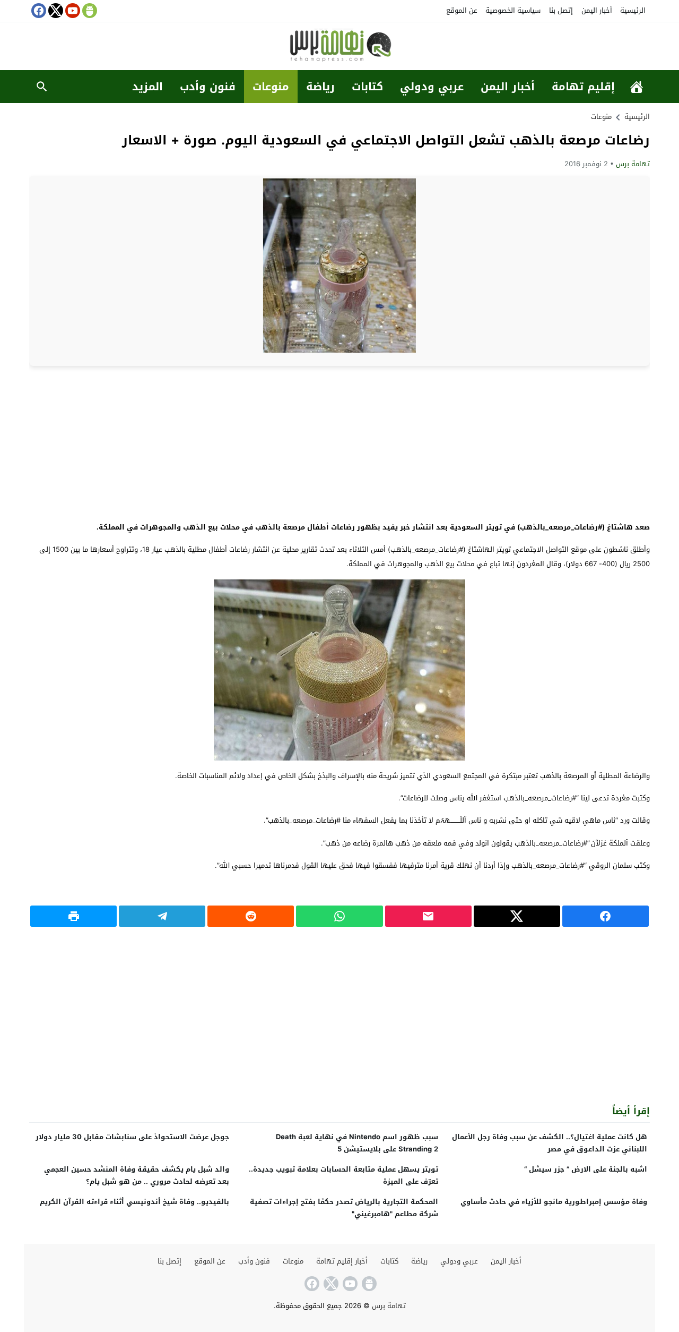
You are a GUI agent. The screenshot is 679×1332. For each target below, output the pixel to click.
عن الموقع (461, 10)
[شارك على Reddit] (250, 916)
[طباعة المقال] (73, 916)
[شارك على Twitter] (517, 916)
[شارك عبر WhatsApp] (339, 916)
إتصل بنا (561, 10)
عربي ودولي (432, 86)
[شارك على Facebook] (605, 916)
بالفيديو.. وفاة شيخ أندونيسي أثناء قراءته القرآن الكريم (134, 1201)
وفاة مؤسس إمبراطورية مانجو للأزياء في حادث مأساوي (553, 1201)
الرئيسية (633, 10)
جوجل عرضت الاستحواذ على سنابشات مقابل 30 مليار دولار (132, 1136)
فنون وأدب (208, 86)
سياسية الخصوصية (513, 10)
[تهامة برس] (339, 47)
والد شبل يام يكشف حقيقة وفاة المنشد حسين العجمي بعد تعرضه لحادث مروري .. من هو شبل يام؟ (136, 1175)
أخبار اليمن (596, 10)
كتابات (367, 86)
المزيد (147, 86)
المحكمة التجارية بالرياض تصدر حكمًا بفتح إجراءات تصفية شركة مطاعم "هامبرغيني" (344, 1207)
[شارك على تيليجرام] (162, 916)
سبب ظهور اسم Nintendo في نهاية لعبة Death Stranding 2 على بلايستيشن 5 (357, 1143)
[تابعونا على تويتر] (54, 10)
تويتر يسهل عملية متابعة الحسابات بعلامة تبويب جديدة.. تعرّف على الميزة (343, 1175)
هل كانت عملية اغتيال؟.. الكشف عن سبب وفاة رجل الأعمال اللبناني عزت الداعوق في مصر (549, 1143)
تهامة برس (633, 163)
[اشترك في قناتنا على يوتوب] (71, 10)
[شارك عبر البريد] (428, 916)
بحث (42, 86)
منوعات (271, 86)
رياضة (320, 86)
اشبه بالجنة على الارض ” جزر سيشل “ (585, 1169)
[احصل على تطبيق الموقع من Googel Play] (88, 10)
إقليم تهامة (583, 86)
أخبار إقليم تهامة (342, 1261)
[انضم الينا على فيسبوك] (37, 10)
